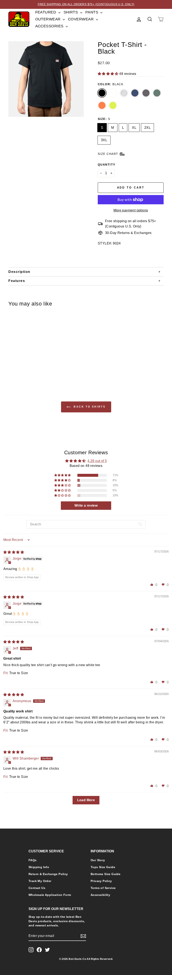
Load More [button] (86, 800)
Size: (104, 119)
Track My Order (40, 881)
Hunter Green (157, 93)
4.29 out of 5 (97, 461)
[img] (13, 552)
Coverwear (81, 19)
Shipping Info (39, 867)
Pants (92, 12)
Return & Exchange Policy (48, 874)
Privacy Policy (101, 881)
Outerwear (48, 19)
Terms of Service (103, 888)
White (113, 93)
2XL (147, 127)
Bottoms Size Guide (105, 874)
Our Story (98, 860)
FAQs (33, 860)
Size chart (108, 153)
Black (102, 93)
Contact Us (37, 888)
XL (134, 127)
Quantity (106, 164)
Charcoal (146, 93)
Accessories (50, 26)
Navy (135, 93)
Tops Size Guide (103, 867)
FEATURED (46, 12)
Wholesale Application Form (50, 895)
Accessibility (100, 895)
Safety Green (113, 105)
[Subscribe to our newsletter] (83, 936)
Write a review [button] (86, 505)
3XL (104, 140)
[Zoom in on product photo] (46, 79)
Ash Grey (124, 93)
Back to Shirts (89, 406)
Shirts (71, 12)
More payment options (130, 210)
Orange (102, 105)
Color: (110, 84)
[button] (108, 74)
